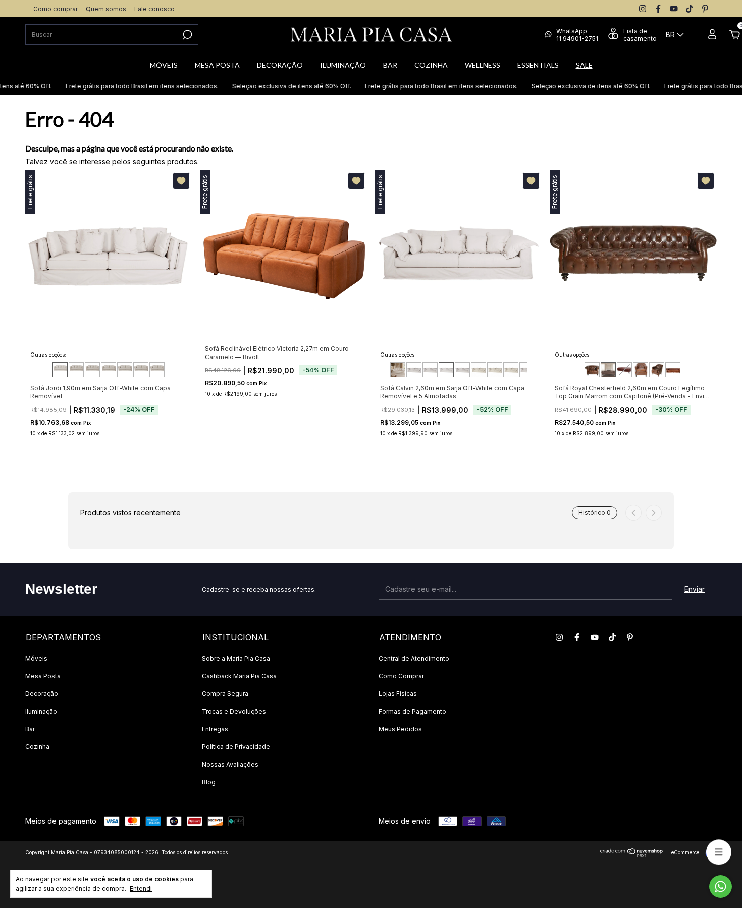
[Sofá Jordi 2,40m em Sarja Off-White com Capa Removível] (108, 369)
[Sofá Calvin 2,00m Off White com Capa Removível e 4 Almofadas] (397, 369)
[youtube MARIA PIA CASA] (674, 9)
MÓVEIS (164, 65)
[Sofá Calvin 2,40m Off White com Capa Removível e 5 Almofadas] (430, 369)
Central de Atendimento (414, 658)
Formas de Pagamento (412, 711)
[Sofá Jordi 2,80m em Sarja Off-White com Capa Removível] (140, 369)
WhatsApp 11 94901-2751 (577, 34)
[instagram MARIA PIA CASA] (643, 9)
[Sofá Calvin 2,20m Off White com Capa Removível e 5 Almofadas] (413, 369)
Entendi (141, 888)
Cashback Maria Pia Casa (239, 676)
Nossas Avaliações (230, 764)
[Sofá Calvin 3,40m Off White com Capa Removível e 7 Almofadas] (510, 369)
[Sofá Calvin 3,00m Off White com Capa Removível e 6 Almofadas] (478, 369)
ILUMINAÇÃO (343, 65)
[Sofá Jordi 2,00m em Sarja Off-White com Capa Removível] (76, 369)
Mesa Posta (43, 676)
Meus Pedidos (400, 729)
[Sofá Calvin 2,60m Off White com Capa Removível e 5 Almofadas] (446, 369)
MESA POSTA (217, 65)
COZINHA (431, 65)
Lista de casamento (640, 34)
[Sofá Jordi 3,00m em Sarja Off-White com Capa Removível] (157, 369)
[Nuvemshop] (631, 854)
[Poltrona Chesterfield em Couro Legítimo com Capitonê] (656, 369)
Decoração (41, 693)
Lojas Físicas (398, 693)
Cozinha (37, 746)
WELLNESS (482, 65)
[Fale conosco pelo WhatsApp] (720, 886)
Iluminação (41, 711)
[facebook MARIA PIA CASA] (658, 9)
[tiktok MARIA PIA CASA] (689, 9)
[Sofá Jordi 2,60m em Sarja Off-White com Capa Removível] (124, 369)
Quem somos (106, 9)
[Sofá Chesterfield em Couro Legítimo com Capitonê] (672, 369)
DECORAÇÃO (280, 65)
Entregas (215, 729)
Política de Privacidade (236, 746)
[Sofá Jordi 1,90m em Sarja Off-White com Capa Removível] (60, 369)
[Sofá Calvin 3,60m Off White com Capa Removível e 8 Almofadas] (527, 369)
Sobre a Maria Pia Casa (236, 658)
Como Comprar (401, 676)
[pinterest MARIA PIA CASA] (705, 9)
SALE (584, 65)
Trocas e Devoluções (234, 711)
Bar (30, 729)
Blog (209, 782)
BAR (390, 65)
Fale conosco (154, 9)
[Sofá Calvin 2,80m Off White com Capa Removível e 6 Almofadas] (462, 369)
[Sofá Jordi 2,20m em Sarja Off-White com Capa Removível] (92, 369)
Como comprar (55, 9)
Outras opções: (48, 354)
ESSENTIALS (538, 65)
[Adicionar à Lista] (181, 180)
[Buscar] (186, 35)
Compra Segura (225, 693)
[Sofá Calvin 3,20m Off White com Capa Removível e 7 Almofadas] (494, 369)
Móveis (36, 658)
